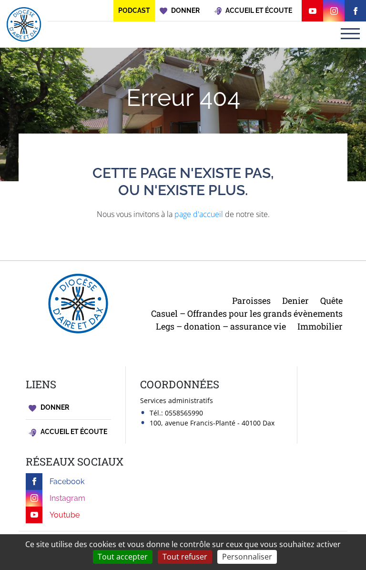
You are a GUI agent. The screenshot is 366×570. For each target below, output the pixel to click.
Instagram (67, 498)
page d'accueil (198, 214)
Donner (54, 407)
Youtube (65, 514)
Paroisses (251, 300)
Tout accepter (123, 556)
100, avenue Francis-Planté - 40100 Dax (212, 422)
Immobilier (320, 326)
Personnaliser (247, 556)
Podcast (134, 10)
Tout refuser (185, 556)
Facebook (67, 481)
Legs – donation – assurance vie (221, 326)
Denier (295, 300)
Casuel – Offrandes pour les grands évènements (247, 313)
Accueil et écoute (73, 431)
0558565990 (184, 412)
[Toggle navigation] (350, 33)
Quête (331, 300)
